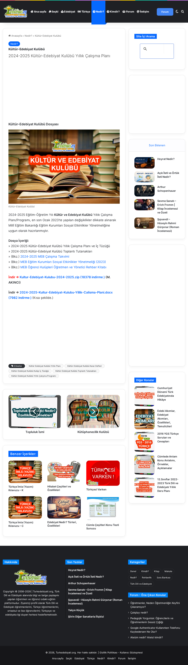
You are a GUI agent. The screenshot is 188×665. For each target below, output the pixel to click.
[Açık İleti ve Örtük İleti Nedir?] (144, 177)
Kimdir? (114, 11)
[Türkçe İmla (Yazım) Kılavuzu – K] (25, 472)
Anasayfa (16, 35)
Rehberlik (147, 577)
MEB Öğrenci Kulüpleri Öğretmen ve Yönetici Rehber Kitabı (63, 267)
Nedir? (99, 11)
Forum (130, 11)
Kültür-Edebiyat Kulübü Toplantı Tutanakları (75, 371)
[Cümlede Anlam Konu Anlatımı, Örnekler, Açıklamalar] (144, 465)
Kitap (156, 571)
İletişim (144, 11)
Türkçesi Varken (96, 489)
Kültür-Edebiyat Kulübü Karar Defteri (84, 366)
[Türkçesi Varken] (103, 473)
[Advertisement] (64, 90)
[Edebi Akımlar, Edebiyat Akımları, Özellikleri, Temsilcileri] (144, 419)
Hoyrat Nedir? (166, 158)
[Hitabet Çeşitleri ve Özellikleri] (64, 472)
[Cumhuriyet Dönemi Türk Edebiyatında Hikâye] (144, 396)
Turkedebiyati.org (66, 652)
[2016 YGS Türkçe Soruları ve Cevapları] (144, 442)
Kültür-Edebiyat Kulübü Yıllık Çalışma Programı (33, 376)
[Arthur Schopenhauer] (144, 191)
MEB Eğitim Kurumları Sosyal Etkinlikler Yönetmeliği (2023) (63, 262)
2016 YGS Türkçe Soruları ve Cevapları (168, 437)
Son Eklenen (157, 145)
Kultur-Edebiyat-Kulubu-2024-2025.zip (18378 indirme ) (63, 277)
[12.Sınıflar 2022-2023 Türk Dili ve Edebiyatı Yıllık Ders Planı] (144, 487)
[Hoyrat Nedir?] (144, 163)
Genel (133, 571)
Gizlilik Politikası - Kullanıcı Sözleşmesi (121, 652)
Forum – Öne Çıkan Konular (148, 595)
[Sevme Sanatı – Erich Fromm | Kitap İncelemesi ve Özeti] (144, 205)
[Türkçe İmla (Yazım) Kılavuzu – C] (25, 507)
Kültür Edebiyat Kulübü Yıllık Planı (45, 366)
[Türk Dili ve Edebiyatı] (16, 11)
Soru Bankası (163, 577)
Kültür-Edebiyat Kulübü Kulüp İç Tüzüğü (30, 371)
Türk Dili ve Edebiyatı (141, 583)
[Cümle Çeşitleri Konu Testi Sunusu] (103, 508)
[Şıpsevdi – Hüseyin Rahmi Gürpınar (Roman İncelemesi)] (144, 223)
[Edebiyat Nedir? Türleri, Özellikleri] (64, 507)
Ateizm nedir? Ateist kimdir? (146, 637)
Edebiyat (69, 11)
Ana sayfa (39, 11)
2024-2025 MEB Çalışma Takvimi (44, 256)
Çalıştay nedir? (139, 612)
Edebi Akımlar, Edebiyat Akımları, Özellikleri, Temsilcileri (166, 418)
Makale (168, 571)
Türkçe (85, 11)
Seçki (54, 11)
